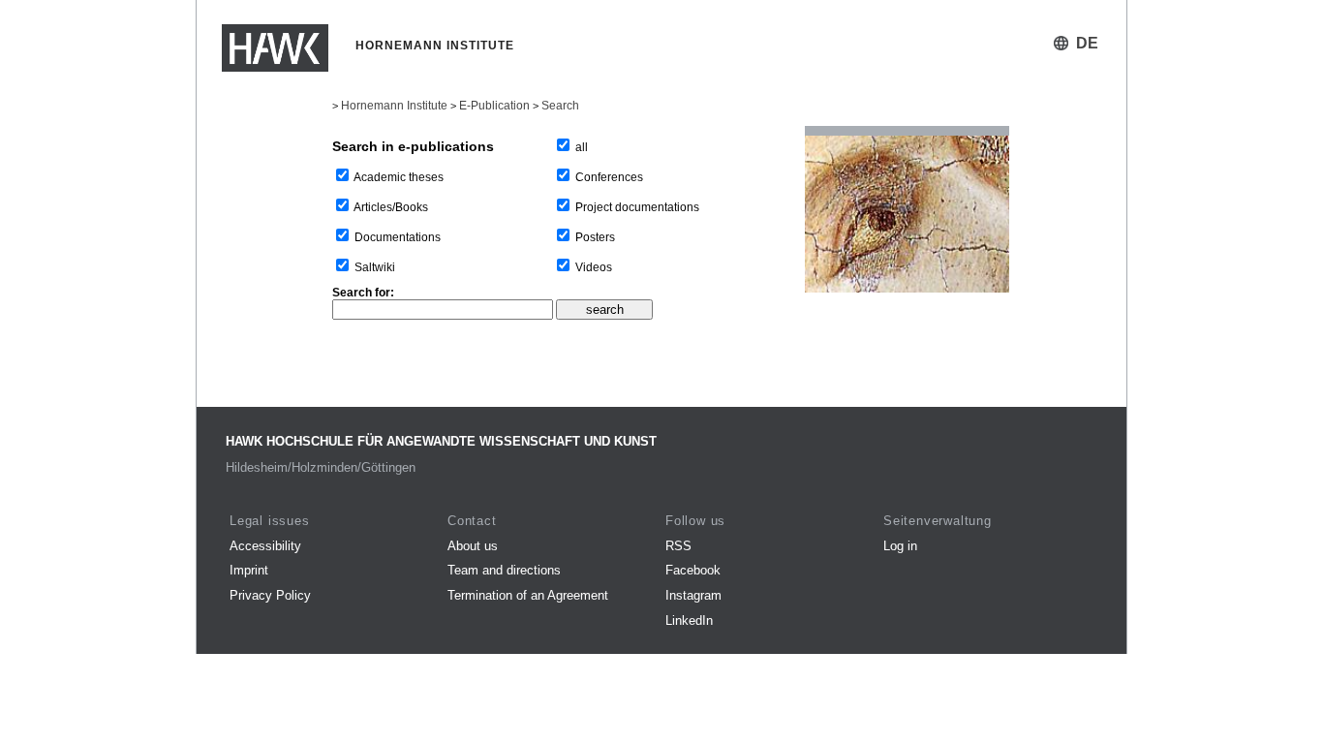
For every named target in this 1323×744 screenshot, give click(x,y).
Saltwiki (374, 267)
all (581, 147)
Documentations (397, 237)
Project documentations (637, 207)
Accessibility (265, 546)
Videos (593, 267)
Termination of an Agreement (527, 595)
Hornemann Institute (394, 105)
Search (560, 105)
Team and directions (504, 570)
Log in (900, 546)
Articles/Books (391, 207)
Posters (595, 237)
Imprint (249, 570)
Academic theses (399, 177)
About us (472, 546)
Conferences (609, 177)
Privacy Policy (270, 595)
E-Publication (494, 105)
